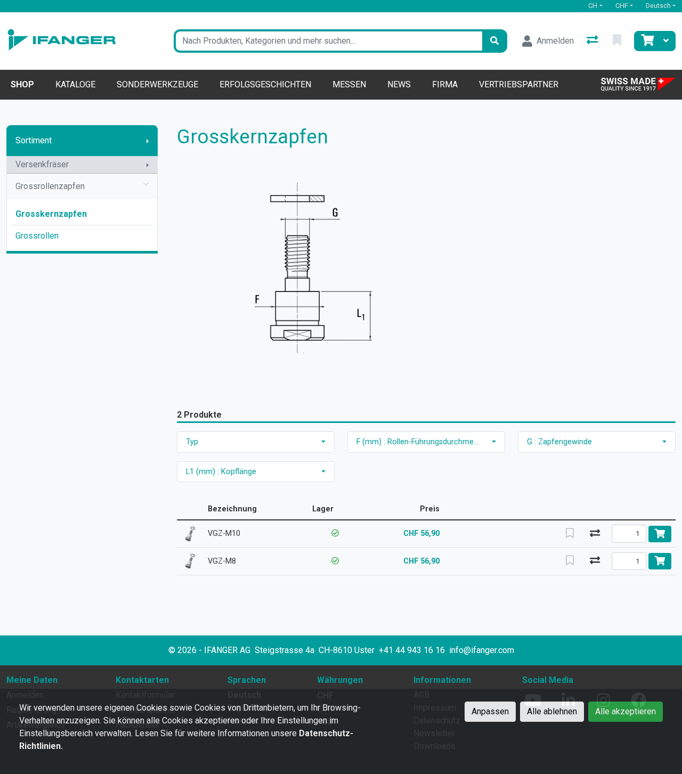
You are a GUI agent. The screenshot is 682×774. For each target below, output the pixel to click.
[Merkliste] (618, 41)
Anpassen (490, 711)
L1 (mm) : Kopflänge (221, 471)
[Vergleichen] (595, 534)
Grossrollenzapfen (50, 186)
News (399, 84)
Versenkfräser (42, 164)
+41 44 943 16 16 (412, 650)
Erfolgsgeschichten (265, 84)
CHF (621, 6)
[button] (335, 533)
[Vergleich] (593, 41)
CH (592, 6)
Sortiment (33, 140)
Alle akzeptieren (625, 711)
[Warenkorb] (646, 41)
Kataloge (75, 84)
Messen (349, 84)
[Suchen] (494, 41)
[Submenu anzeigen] (147, 141)
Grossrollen (37, 236)
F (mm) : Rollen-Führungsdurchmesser (422, 441)
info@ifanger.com (481, 650)
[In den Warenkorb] (659, 534)
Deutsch (658, 6)
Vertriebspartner (518, 84)
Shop (22, 84)
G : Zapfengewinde (559, 441)
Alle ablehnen (552, 711)
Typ (192, 441)
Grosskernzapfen (51, 214)
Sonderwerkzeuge (157, 84)
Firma (445, 84)
